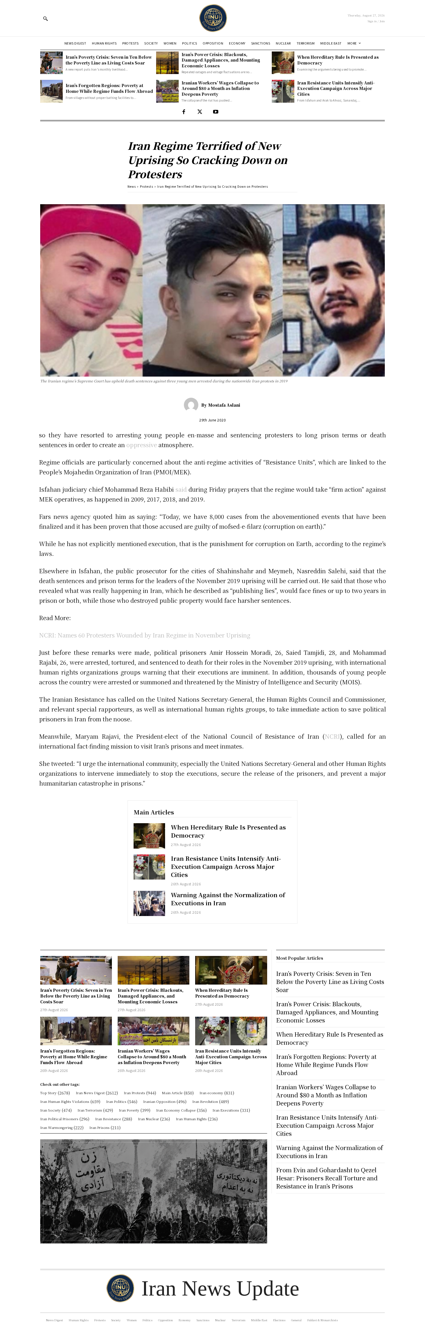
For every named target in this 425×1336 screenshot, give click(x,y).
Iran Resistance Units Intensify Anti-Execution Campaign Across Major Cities (336, 88)
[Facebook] (183, 112)
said (181, 489)
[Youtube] (215, 112)
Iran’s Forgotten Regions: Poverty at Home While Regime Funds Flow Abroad (109, 88)
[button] (45, 18)
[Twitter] (199, 112)
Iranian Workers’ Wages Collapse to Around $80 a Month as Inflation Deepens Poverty (220, 88)
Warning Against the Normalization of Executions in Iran (228, 899)
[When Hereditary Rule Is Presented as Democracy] (283, 62)
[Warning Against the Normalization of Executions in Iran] (149, 903)
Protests (146, 186)
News (132, 186)
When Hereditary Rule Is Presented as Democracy (228, 831)
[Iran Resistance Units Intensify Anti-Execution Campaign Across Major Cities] (283, 91)
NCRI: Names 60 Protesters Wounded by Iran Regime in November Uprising (144, 635)
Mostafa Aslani (224, 405)
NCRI (332, 736)
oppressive (141, 445)
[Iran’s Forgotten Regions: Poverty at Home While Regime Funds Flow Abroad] (51, 91)
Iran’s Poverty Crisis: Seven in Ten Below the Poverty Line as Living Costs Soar (109, 60)
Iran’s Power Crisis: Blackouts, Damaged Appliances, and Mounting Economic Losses (221, 60)
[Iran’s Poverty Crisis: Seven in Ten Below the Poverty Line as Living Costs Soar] (51, 62)
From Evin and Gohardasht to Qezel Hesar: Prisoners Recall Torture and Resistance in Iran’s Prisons (327, 1178)
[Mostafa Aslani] (192, 405)
